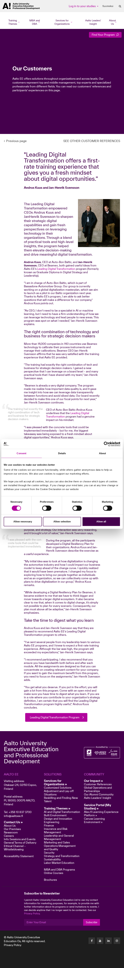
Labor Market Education (59, 862)
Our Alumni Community (99, 794)
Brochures (50, 879)
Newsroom (11, 832)
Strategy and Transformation (61, 855)
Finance (49, 825)
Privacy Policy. (32, 913)
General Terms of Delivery (20, 842)
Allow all (101, 521)
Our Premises (12, 828)
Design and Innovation (58, 818)
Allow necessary (22, 521)
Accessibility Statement (19, 856)
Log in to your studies (82, 6)
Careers (9, 835)
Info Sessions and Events (19, 839)
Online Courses (53, 872)
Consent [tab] (21, 453)
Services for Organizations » (55, 782)
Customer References (98, 784)
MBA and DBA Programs (59, 869)
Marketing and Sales (57, 842)
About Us (10, 825)
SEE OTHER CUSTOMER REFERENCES (91, 141)
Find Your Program (103, 34)
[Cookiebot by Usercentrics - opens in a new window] (106, 444)
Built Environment (55, 815)
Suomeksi (107, 6)
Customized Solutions (57, 787)
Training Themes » (57, 808)
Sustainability (52, 859)
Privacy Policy (12, 945)
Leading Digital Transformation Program (54, 717)
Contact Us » (13, 822)
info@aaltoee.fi (13, 815)
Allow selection (62, 521)
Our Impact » (93, 781)
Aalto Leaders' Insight (93, 22)
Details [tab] (62, 453)
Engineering (51, 822)
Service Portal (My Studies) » (97, 806)
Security (49, 852)
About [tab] (102, 453)
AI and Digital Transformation (62, 811)
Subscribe (91, 922)
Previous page (16, 141)
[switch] (46, 508)
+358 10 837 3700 (20, 812)
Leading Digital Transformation (56, 268)
